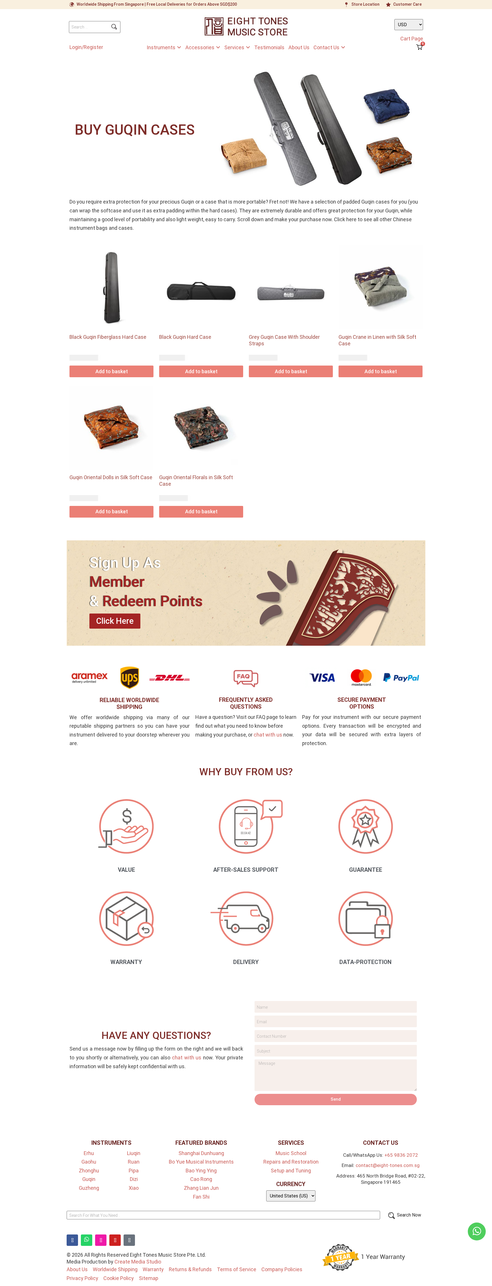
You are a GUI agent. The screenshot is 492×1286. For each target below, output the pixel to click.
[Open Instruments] (179, 47)
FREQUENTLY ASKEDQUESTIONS (246, 703)
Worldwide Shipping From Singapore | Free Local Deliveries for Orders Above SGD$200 (157, 4)
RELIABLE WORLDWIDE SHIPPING (129, 703)
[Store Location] (346, 4)
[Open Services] (248, 47)
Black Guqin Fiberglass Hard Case (107, 337)
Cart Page (411, 39)
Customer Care (407, 4)
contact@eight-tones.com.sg (388, 1165)
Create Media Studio (137, 1262)
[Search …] (94, 27)
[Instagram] (100, 1240)
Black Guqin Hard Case (185, 337)
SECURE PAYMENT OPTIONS (361, 703)
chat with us (268, 735)
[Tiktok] (129, 1240)
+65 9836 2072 (401, 1155)
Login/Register (86, 47)
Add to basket (111, 371)
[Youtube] (115, 1240)
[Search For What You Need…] (223, 1215)
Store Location (365, 4)
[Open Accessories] (218, 47)
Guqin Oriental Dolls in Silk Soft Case (110, 477)
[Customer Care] (388, 4)
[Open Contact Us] (343, 47)
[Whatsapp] (86, 1240)
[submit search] (114, 26)
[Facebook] (72, 1240)
